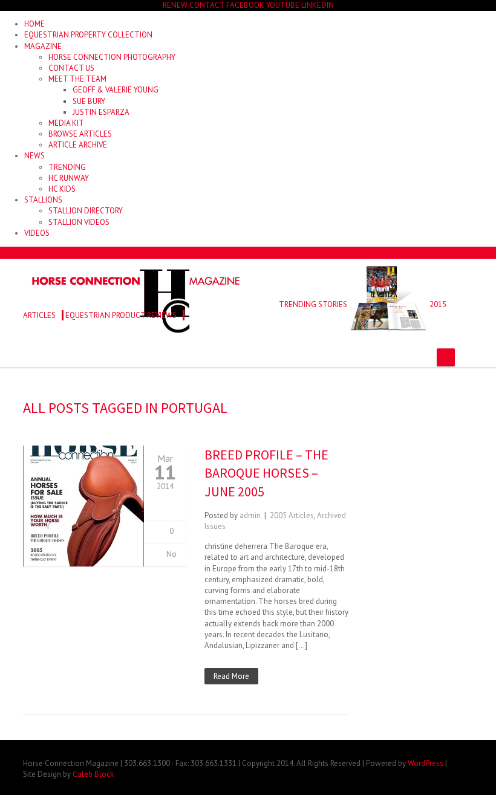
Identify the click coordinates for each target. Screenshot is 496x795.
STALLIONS (43, 200)
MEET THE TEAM (77, 79)
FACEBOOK (245, 5)
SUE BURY (89, 101)
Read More (231, 676)
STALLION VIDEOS (78, 222)
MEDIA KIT (66, 123)
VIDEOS (37, 233)
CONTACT (206, 5)
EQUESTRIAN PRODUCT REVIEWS (121, 315)
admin (250, 515)
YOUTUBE (282, 5)
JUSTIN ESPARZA (101, 112)
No (171, 554)
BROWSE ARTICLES (80, 134)
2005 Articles (292, 515)
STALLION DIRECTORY (85, 211)
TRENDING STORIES (313, 304)
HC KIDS (62, 189)
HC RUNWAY (68, 178)
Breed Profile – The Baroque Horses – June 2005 (266, 473)
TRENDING (67, 167)
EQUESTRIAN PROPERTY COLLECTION (88, 35)
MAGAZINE (43, 46)
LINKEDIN (317, 5)
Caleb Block (93, 774)
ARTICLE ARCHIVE (77, 145)
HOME (34, 24)
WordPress (425, 763)
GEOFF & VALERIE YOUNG (115, 90)
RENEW (175, 5)
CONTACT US (71, 68)
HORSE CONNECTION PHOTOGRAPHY (111, 57)
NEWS (34, 156)
